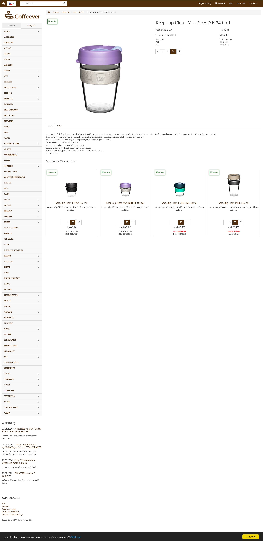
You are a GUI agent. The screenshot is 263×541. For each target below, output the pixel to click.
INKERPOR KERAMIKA (13, 250)
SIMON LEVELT (10, 345)
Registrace (241, 3)
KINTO (7, 267)
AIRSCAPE (8, 42)
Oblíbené (221, 3)
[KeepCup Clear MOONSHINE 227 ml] (125, 185)
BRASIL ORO (9, 115)
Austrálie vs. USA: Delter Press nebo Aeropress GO (22, 430)
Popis (50, 126)
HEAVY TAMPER (11, 228)
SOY (6, 357)
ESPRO (7, 199)
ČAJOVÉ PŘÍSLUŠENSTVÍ (14, 177)
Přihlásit (253, 3)
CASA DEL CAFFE (11, 143)
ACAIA (7, 31)
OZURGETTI (9, 317)
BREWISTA (8, 121)
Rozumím (251, 536)
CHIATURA (8, 239)
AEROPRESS (9, 37)
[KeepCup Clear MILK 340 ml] (233, 185)
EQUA (6, 194)
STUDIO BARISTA (11, 362)
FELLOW (8, 211)
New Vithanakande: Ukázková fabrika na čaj (19, 462)
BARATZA (8, 82)
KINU (6, 272)
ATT (6, 76)
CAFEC (7, 138)
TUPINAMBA (9, 396)
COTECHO (8, 166)
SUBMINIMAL (9, 368)
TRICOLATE (9, 390)
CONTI (7, 160)
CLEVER (7, 149)
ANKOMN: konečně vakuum (18, 475)
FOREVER (8, 216)
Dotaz (59, 126)
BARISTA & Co (10, 87)
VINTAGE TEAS (10, 407)
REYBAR (7, 334)
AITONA (7, 48)
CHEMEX (8, 233)
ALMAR (7, 54)
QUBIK (7, 329)
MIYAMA (8, 289)
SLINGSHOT (9, 351)
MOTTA (7, 301)
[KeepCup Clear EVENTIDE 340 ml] (179, 185)
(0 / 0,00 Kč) (206, 3)
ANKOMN (8, 65)
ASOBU (7, 70)
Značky (11, 25)
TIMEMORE (9, 379)
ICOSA (6, 244)
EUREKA (7, 205)
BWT (6, 132)
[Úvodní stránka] (49, 12)
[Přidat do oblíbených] (179, 51)
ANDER (7, 59)
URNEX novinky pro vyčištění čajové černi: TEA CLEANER (21, 446)
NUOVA (7, 306)
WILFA (7, 413)
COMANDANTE (10, 155)
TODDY (7, 385)
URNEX (7, 402)
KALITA (7, 256)
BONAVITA (8, 104)
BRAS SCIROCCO (11, 110)
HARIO (7, 222)
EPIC (6, 188)
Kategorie (31, 25)
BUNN (6, 127)
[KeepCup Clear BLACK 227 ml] (71, 185)
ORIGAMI (8, 312)
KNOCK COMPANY (12, 278)
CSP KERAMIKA (10, 171)
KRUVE (7, 284)
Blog (230, 3)
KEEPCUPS (8, 261)
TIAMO (7, 373)
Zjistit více (75, 537)
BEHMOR (8, 93)
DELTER (7, 183)
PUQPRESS (8, 323)
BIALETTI (8, 98)
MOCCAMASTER (11, 295)
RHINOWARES (10, 340)
